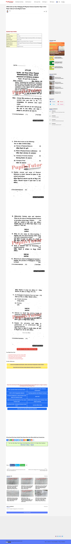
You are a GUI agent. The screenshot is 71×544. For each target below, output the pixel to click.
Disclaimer (63, 541)
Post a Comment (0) (27, 512)
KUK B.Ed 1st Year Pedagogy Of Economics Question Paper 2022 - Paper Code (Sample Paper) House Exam (59, 83)
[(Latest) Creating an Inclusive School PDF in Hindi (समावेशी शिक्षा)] (51, 58)
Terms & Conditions (54, 541)
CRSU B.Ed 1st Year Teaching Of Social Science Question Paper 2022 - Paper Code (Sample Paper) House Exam (27, 487)
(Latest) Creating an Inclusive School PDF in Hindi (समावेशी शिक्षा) (58, 58)
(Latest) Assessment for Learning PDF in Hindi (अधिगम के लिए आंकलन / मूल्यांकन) (58, 62)
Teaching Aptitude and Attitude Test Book (37, 393)
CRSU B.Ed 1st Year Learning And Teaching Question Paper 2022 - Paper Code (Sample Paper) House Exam (12, 499)
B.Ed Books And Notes (19, 1)
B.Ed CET (37, 396)
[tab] (19, 2)
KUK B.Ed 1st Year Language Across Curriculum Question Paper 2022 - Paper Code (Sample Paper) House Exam (59, 93)
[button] (57, 1)
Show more (46, 476)
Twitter (18, 465)
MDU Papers (52, 1)
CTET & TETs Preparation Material (16, 393)
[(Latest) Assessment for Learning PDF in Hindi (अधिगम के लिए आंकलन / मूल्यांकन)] (51, 63)
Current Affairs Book (37, 405)
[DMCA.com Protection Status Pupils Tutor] (8, 542)
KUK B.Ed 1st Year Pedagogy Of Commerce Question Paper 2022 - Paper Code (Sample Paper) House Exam (59, 88)
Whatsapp (23, 465)
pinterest (61, 101)
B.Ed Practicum (28, 1)
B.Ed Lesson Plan (37, 1)
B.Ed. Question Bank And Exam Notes (16, 389)
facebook (53, 101)
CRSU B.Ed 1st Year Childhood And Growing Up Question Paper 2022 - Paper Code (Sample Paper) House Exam (12, 487)
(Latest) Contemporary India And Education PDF (59, 67)
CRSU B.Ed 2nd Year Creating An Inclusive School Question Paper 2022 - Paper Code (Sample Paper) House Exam (40, 499)
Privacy (59, 541)
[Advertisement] (27, 21)
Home (46, 541)
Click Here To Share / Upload (27, 444)
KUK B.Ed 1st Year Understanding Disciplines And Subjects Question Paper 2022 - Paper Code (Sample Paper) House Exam (59, 78)
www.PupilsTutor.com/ (18, 541)
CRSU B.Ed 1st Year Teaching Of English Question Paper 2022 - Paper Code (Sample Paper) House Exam (41, 487)
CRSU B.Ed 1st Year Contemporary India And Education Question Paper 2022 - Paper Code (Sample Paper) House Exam (27, 500)
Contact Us (49, 541)
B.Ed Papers (44, 1)
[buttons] (55, 536)
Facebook (13, 465)
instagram (61, 104)
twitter (53, 104)
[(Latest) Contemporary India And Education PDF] (51, 68)
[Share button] (26, 465)
